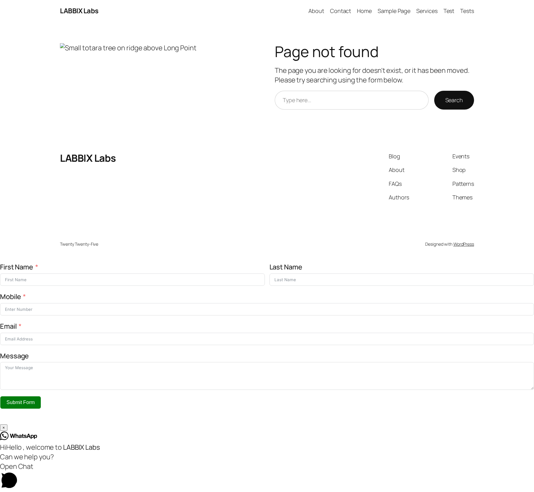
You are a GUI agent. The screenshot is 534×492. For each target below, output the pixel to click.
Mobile (11, 296)
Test (449, 11)
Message (14, 356)
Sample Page (394, 11)
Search (454, 100)
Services (426, 11)
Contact (340, 11)
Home (364, 11)
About (316, 11)
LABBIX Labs (79, 10)
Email (8, 326)
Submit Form (20, 402)
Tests (467, 11)
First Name (16, 267)
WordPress (463, 244)
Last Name (285, 267)
